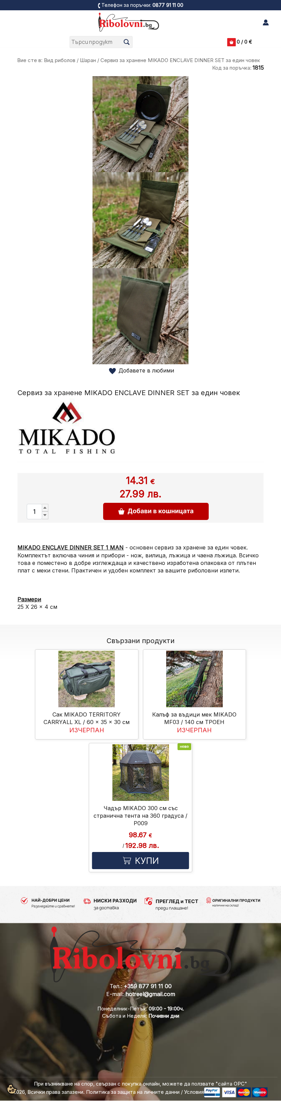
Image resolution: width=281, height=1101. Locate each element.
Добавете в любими (146, 370)
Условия (194, 1092)
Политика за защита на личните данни (133, 1092)
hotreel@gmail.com (150, 994)
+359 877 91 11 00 (148, 986)
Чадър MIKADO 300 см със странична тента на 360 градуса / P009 (140, 816)
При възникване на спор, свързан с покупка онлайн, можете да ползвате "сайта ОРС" (140, 1083)
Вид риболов (59, 60)
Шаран (88, 60)
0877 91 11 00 (167, 5)
